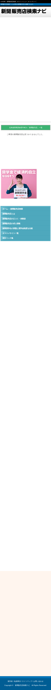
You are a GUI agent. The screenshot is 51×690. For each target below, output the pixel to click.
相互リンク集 (7, 238)
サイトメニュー (22, 1)
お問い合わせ (38, 681)
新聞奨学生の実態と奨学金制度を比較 (17, 228)
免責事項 (17, 681)
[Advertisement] (25, 44)
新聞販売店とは (8, 214)
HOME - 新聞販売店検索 (9, 1)
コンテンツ (32, 1)
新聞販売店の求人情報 (11, 224)
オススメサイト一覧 (10, 233)
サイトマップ (27, 681)
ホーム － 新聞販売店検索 (12, 209)
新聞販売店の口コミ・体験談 (14, 219)
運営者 (10, 681)
